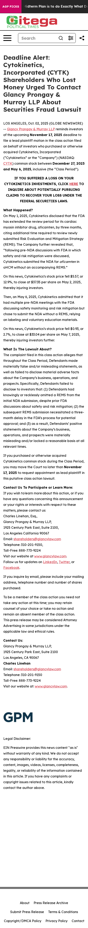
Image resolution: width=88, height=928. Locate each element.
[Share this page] (82, 38)
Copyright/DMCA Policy (22, 921)
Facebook (11, 568)
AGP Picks (10, 6)
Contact (78, 921)
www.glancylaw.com (50, 556)
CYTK (7, 163)
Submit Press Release (27, 912)
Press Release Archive (51, 903)
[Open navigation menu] (7, 38)
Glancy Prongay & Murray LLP (31, 129)
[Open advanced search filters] (71, 38)
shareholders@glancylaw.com (37, 539)
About (24, 903)
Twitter (64, 562)
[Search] (61, 38)
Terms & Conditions (63, 912)
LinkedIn (50, 562)
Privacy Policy (56, 921)
